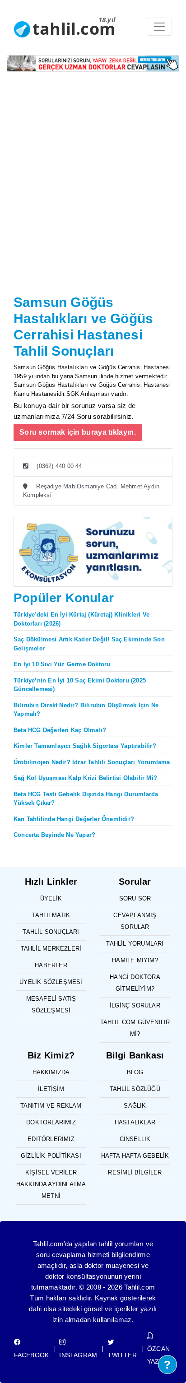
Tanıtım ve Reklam (50, 1105)
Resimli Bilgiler (135, 1172)
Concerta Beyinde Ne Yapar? (54, 834)
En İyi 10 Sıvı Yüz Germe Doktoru (62, 664)
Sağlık (135, 1105)
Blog (135, 1072)
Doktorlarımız (51, 1122)
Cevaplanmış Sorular (134, 921)
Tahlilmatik (51, 915)
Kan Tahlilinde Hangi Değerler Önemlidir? (74, 819)
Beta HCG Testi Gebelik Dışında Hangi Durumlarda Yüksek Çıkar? (86, 799)
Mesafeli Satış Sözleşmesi (51, 1004)
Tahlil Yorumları (134, 943)
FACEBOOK (31, 1355)
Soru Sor (135, 898)
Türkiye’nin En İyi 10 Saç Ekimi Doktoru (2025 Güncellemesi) (80, 685)
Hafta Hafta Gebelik (135, 1155)
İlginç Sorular (135, 1005)
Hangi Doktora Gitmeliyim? (135, 983)
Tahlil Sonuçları (51, 931)
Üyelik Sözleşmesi (50, 982)
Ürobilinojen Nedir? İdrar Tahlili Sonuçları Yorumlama (92, 762)
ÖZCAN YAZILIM (159, 1355)
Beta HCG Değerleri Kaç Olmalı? (60, 730)
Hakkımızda (51, 1072)
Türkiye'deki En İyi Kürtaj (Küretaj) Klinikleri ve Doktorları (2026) (81, 619)
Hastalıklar (135, 1122)
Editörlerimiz (51, 1139)
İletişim (51, 1089)
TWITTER (121, 1355)
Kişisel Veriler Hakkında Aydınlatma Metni (51, 1184)
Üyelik (51, 898)
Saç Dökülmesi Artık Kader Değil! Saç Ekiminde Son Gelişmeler (89, 644)
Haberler (51, 965)
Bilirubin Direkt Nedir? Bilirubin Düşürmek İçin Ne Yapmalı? (86, 710)
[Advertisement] (93, 194)
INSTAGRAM (78, 1355)
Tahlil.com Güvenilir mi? (135, 1028)
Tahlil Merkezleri (51, 948)
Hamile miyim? (135, 960)
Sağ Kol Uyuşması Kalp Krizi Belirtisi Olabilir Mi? (85, 778)
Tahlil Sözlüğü (135, 1089)
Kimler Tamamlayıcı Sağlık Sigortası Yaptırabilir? (85, 746)
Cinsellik (135, 1139)
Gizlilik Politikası (51, 1155)
